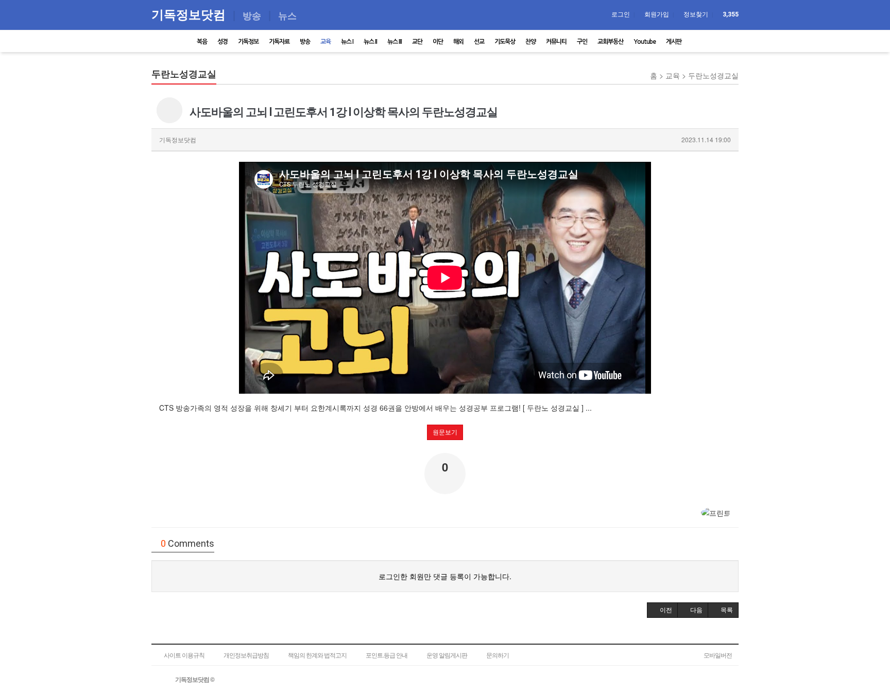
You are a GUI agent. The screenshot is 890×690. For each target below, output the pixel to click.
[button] (662, 610)
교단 (417, 42)
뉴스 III (394, 42)
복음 (202, 42)
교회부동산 (610, 42)
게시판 (673, 42)
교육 (325, 42)
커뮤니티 (556, 42)
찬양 (530, 42)
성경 (222, 42)
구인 (582, 42)
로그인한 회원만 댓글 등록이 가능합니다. (445, 576)
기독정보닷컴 (190, 14)
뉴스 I (347, 42)
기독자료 (279, 42)
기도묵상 (504, 42)
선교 (479, 42)
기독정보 (248, 42)
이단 (438, 42)
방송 (305, 42)
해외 (458, 42)
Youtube (645, 42)
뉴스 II (370, 42)
